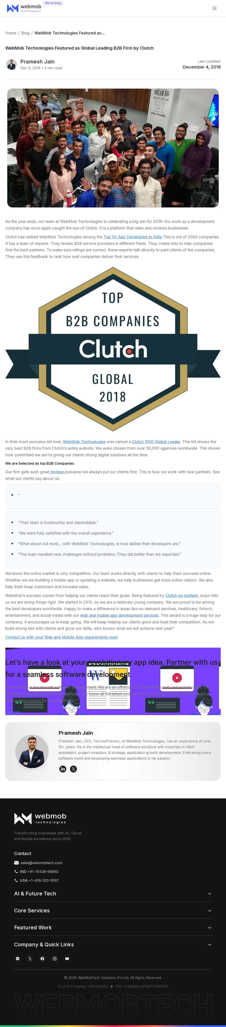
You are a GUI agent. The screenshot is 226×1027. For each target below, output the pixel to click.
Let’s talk (12, 712)
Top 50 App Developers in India (133, 237)
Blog (25, 33)
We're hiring (53, 3)
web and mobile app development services (119, 615)
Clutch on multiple (182, 595)
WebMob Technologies (84, 441)
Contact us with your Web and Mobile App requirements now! (61, 637)
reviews (57, 472)
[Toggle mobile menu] (214, 8)
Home (10, 33)
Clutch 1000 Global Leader (156, 441)
